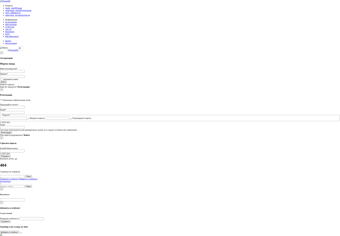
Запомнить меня (10, 79)
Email (3, 110)
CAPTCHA (5, 122)
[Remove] (21, 232)
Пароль (4, 74)
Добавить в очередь (9, 179)
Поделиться (5, 181)
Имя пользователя (8, 69)
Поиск (28, 176)
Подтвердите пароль (82, 118)
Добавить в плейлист (28, 179)
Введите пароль (37, 118)
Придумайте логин (9, 104)
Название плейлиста (9, 218)
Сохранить (5, 221)
